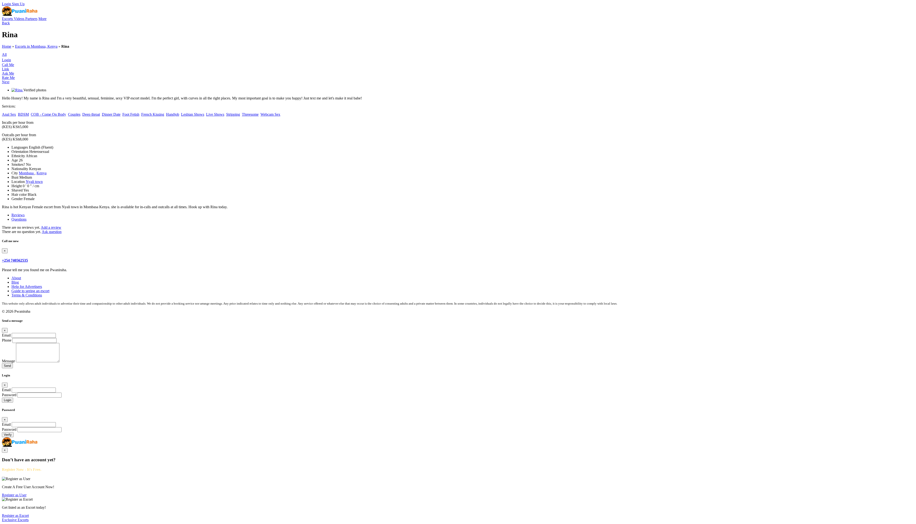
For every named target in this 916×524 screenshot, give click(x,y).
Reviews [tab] (18, 215)
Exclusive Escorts (15, 520)
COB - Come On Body (48, 114)
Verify (8, 434)
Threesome (250, 114)
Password (9, 395)
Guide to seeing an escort (30, 291)
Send (7, 366)
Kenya (41, 173)
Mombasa (27, 173)
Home (6, 46)
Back (6, 23)
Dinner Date (111, 114)
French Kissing (152, 114)
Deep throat (91, 114)
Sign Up (18, 4)
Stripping (233, 114)
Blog (15, 282)
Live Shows (215, 114)
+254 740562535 (15, 260)
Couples (74, 114)
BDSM (23, 114)
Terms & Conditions (26, 295)
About (16, 278)
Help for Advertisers (26, 287)
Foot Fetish (130, 114)
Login (7, 4)
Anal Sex (9, 114)
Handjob (172, 114)
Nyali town (34, 182)
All (4, 54)
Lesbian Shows (192, 114)
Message (8, 361)
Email (6, 335)
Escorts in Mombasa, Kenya (36, 46)
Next (5, 82)
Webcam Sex (270, 114)
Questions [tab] (18, 219)
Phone (6, 340)
